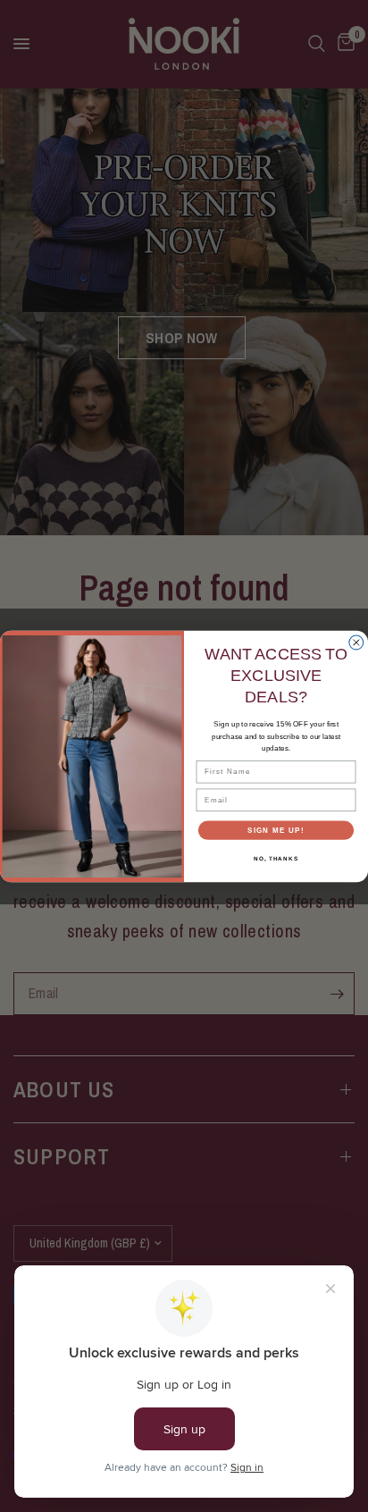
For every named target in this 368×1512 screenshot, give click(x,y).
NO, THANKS (276, 858)
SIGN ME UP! (276, 830)
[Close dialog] (356, 642)
